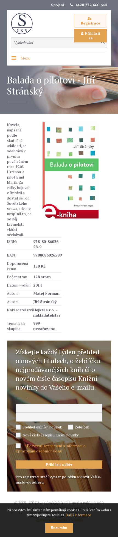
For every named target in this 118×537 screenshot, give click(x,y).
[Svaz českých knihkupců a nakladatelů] (24, 23)
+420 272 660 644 (91, 4)
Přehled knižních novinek (42, 427)
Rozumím (59, 528)
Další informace (78, 514)
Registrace (90, 23)
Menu (25, 58)
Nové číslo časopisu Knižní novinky (51, 435)
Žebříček (82, 427)
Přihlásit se (92, 36)
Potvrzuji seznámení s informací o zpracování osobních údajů (51, 448)
